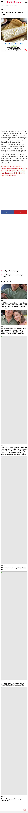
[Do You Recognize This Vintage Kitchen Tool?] (14, 741)
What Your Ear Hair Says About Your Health (13, 568)
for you (3, 300)
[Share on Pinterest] (20, 212)
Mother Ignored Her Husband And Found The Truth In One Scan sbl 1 (12, 684)
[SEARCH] (26, 2)
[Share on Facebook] (7, 212)
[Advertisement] (14, 75)
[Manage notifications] (24, 810)
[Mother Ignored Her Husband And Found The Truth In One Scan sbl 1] (14, 625)
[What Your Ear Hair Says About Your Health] (14, 510)
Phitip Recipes (14, 2)
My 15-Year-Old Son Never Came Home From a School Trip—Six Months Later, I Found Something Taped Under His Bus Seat (14, 305)
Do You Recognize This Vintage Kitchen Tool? (11, 799)
